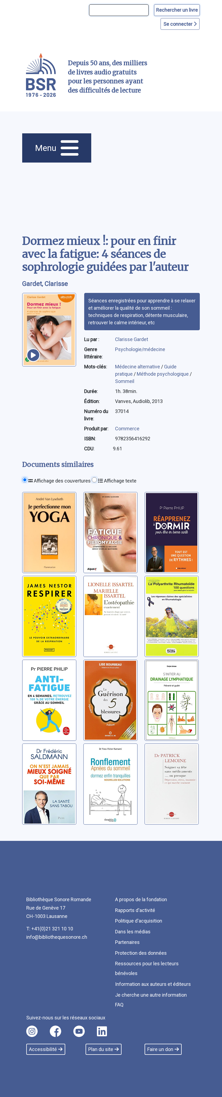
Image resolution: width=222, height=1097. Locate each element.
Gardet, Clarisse (45, 284)
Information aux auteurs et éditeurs (153, 984)
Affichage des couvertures (62, 481)
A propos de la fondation (141, 899)
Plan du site (100, 1049)
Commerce (127, 428)
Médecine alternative (138, 366)
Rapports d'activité (135, 910)
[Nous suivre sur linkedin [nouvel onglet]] (102, 1031)
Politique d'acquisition (138, 921)
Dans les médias (133, 931)
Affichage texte (119, 481)
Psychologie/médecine (140, 349)
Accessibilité (43, 1049)
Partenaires (127, 942)
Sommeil (124, 381)
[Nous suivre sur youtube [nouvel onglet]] (79, 1031)
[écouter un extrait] (33, 355)
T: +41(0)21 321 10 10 (49, 928)
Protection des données (141, 953)
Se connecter (179, 24)
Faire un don (160, 1049)
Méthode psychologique (163, 374)
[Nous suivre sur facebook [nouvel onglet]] (55, 1031)
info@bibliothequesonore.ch (56, 937)
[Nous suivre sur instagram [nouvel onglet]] (32, 1031)
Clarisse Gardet (131, 339)
